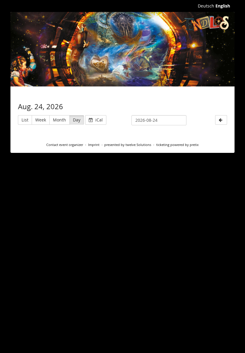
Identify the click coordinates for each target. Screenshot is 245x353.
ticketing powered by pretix (177, 144)
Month (59, 120)
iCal (98, 120)
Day (76, 120)
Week (40, 120)
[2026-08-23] (221, 120)
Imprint (93, 144)
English (222, 6)
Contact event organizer (64, 144)
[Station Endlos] (122, 49)
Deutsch (206, 6)
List (25, 120)
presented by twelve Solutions (127, 144)
